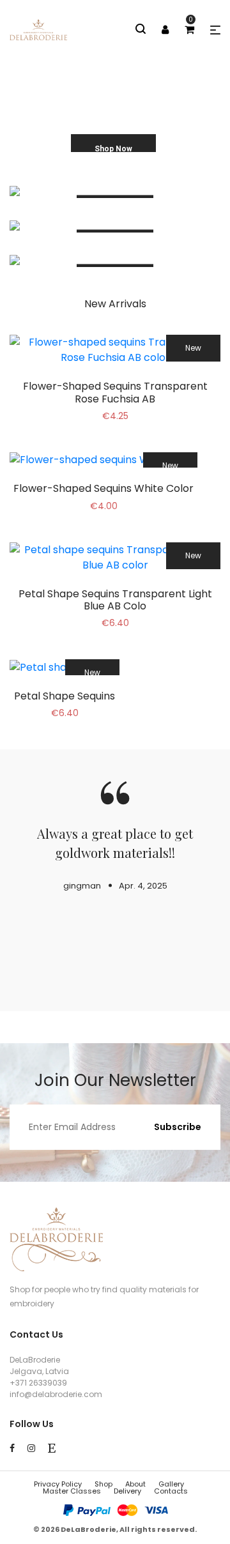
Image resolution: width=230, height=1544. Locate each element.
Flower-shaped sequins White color (103, 488)
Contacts (171, 1491)
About (135, 1484)
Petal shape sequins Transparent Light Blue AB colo (115, 599)
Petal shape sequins (64, 696)
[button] (215, 30)
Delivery (127, 1491)
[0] (189, 29)
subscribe (177, 1126)
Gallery (171, 1484)
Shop (103, 1484)
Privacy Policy (58, 1484)
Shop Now (113, 148)
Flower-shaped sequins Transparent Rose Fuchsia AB (115, 392)
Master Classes (72, 1491)
